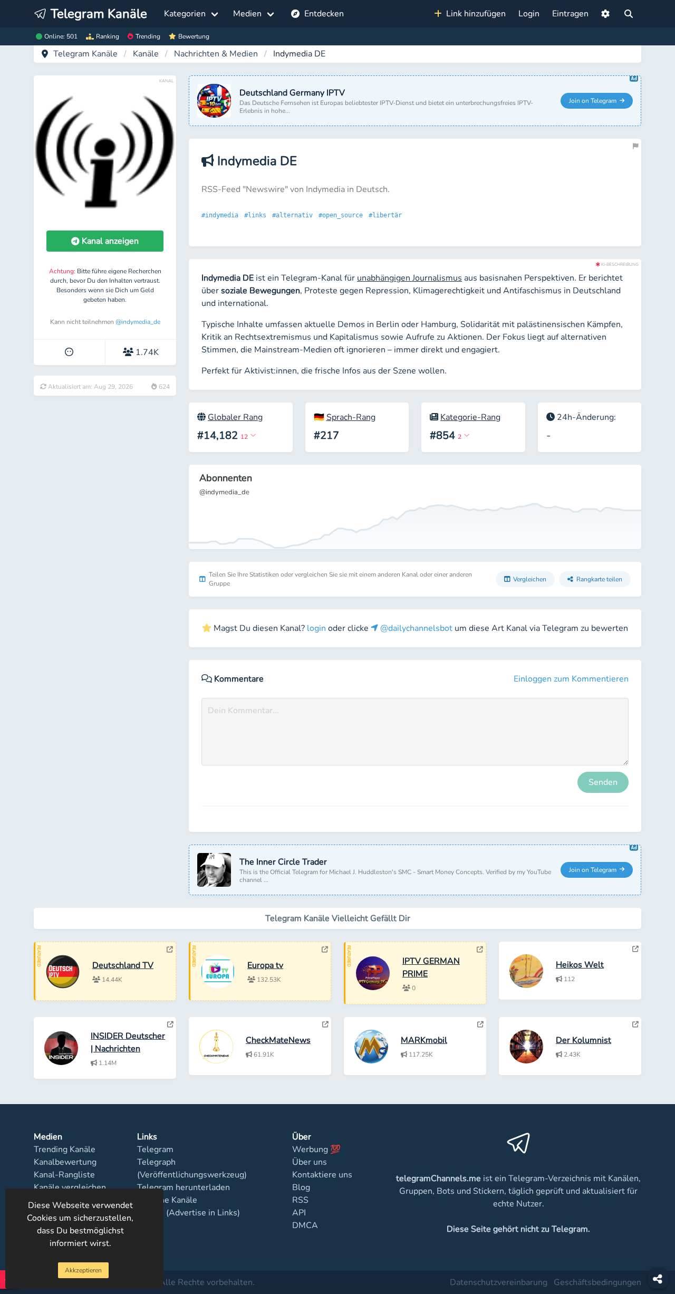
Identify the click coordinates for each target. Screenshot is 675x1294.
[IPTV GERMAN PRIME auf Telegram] (480, 949)
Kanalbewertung (65, 1162)
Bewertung (193, 36)
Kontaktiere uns (322, 1175)
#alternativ (294, 215)
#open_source (343, 215)
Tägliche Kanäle (167, 1200)
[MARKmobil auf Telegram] (480, 1024)
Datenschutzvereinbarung (498, 1282)
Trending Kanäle (64, 1149)
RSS (300, 1200)
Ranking (107, 36)
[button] (605, 13)
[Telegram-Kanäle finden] (628, 13)
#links (257, 215)
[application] (415, 507)
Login (528, 14)
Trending (148, 36)
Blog (301, 1187)
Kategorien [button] (185, 14)
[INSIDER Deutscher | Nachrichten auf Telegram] (170, 1024)
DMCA (305, 1225)
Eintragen (570, 14)
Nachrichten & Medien (216, 54)
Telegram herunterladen (183, 1187)
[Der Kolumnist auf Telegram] (635, 1024)
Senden (603, 782)
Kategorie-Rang (470, 417)
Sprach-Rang (350, 417)
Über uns (309, 1162)
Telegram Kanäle (85, 54)
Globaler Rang (235, 417)
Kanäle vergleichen (70, 1187)
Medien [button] (247, 14)
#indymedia (221, 215)
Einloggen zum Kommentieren (571, 679)
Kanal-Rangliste (64, 1175)
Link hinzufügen (474, 14)
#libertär (387, 215)
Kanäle (146, 54)
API (299, 1213)
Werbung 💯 (316, 1149)
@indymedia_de (137, 322)
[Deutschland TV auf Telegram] (170, 949)
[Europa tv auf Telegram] (325, 949)
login (316, 628)
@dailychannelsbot (415, 628)
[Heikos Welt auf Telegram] (635, 949)
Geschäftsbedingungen (597, 1282)
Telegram (155, 1149)
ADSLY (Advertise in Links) (188, 1213)
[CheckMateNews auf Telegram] (325, 1024)
